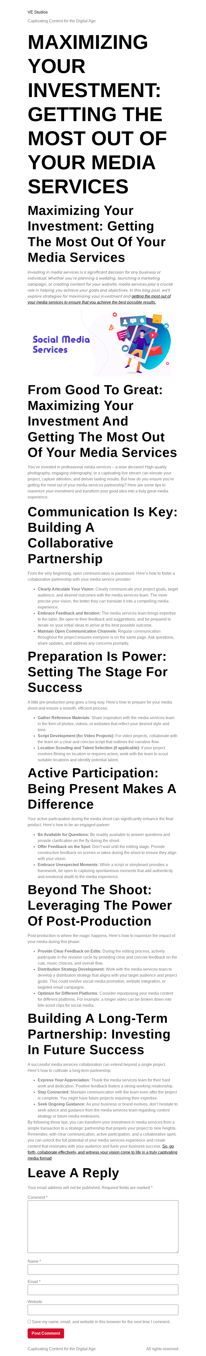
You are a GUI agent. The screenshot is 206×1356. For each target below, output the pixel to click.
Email (34, 1282)
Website (35, 1302)
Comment (37, 1198)
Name (34, 1261)
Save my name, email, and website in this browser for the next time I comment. (101, 1322)
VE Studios (38, 12)
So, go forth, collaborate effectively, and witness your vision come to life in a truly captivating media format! (102, 1152)
